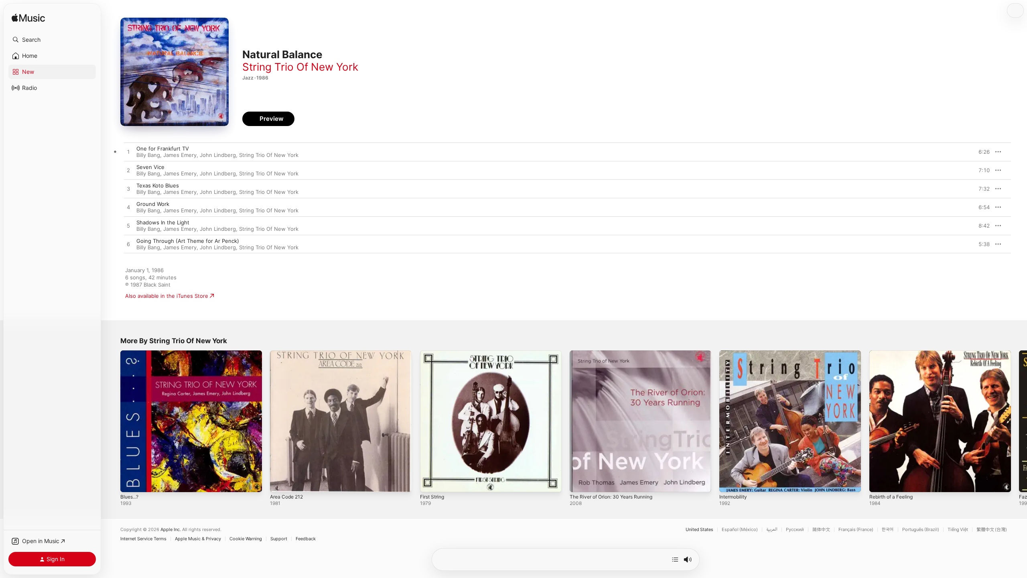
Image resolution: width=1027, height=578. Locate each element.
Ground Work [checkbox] (152, 204)
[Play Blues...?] (130, 482)
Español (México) (740, 529)
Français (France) (855, 529)
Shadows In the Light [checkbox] (162, 222)
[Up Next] (675, 559)
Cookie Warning (245, 539)
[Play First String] (430, 482)
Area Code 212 (288, 353)
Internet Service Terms (143, 539)
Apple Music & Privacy (198, 539)
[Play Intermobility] (729, 482)
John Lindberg (218, 155)
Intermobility (734, 353)
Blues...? (130, 353)
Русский (795, 529)
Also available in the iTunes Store (166, 296)
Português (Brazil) (920, 529)
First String (434, 353)
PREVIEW (981, 151)
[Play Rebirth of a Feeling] (879, 482)
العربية (771, 529)
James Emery (180, 155)
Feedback (306, 539)
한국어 (888, 529)
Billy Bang (148, 155)
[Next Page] (1019, 421)
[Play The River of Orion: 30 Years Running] (580, 482)
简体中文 (821, 529)
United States (699, 529)
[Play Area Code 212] (280, 482)
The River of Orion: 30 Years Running (616, 353)
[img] (28, 18)
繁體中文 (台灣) (991, 529)
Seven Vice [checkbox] (150, 167)
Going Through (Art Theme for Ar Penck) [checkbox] (187, 241)
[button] (52, 40)
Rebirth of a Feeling (893, 353)
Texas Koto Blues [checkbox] (157, 185)
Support (278, 539)
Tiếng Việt (958, 529)
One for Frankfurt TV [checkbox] (162, 148)
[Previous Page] (112, 421)
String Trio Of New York (300, 67)
